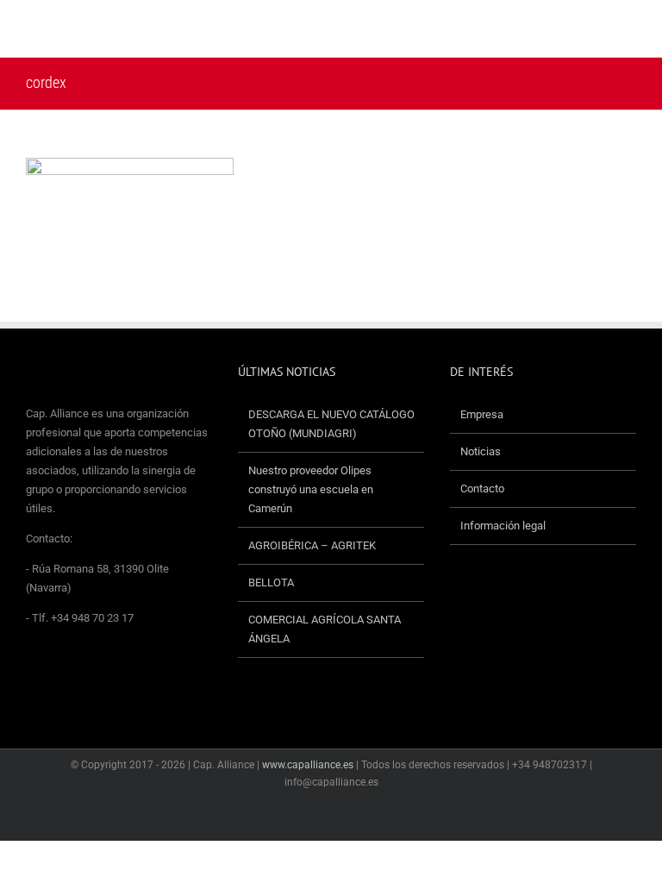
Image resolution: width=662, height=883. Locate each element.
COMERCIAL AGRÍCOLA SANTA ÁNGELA (324, 629)
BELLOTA (271, 582)
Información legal (503, 525)
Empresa (481, 414)
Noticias (480, 451)
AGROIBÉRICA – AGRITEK (313, 545)
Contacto (482, 488)
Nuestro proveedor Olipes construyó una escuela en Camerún (310, 489)
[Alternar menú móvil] (629, 31)
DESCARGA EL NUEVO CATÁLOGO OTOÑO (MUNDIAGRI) (331, 424)
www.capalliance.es (307, 765)
